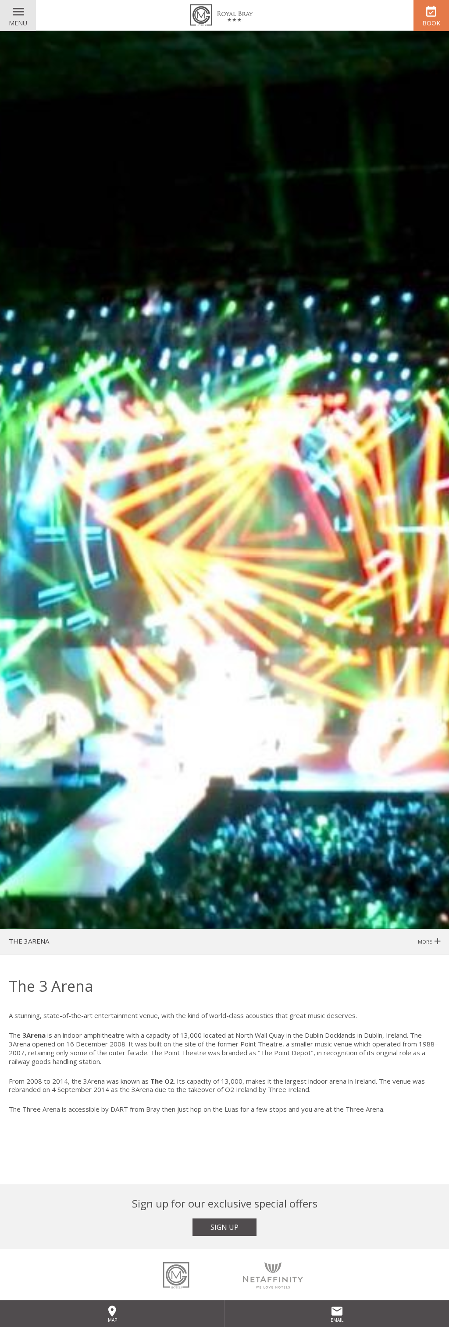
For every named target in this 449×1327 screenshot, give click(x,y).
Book (431, 23)
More (425, 941)
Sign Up (224, 1227)
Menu (18, 23)
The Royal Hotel (224, 15)
